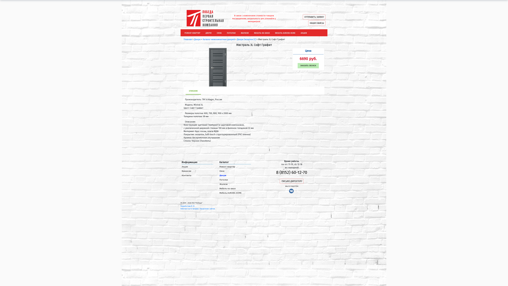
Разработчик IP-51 (187, 206)
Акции (185, 167)
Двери (222, 175)
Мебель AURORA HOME (230, 193)
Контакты (186, 175)
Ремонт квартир (227, 167)
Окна (221, 171)
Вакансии (186, 171)
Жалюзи (223, 184)
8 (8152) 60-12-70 (291, 172)
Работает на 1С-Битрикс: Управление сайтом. (198, 209)
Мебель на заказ (227, 188)
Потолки (223, 180)
